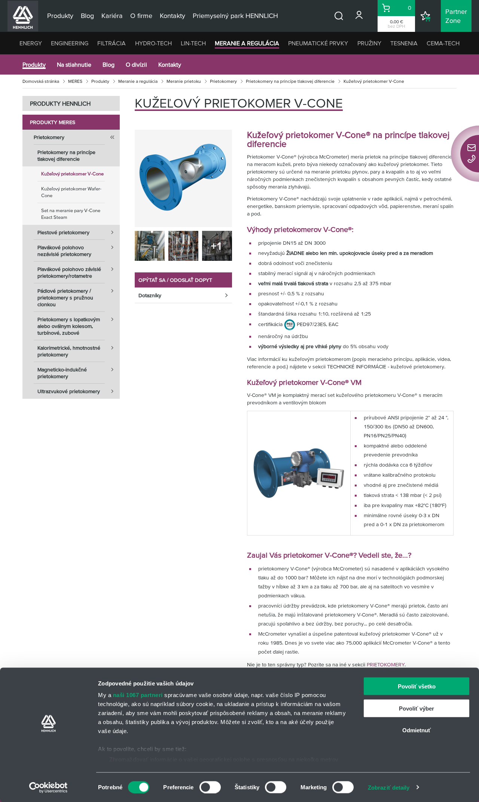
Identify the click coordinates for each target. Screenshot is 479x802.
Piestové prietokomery (63, 232)
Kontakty (169, 64)
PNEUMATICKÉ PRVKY (318, 43)
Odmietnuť (416, 730)
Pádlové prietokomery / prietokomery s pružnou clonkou (65, 297)
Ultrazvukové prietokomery (68, 391)
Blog (109, 64)
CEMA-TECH (443, 43)
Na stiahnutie (74, 64)
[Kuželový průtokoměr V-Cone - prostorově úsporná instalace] (150, 246)
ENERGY (30, 43)
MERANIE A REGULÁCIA (247, 43)
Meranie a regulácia (138, 81)
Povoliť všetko (417, 686)
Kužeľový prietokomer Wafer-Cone (71, 192)
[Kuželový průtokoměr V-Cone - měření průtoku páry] (183, 246)
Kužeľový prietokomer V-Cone (72, 174)
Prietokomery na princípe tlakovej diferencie (290, 81)
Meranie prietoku (184, 81)
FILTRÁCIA (111, 43)
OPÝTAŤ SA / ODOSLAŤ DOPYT (175, 280)
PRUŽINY (369, 43)
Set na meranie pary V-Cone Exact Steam (70, 214)
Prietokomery (223, 81)
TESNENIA (404, 43)
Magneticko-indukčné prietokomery (62, 373)
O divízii (136, 64)
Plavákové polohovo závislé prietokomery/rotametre (69, 272)
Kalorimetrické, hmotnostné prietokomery (68, 351)
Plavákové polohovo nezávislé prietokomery (64, 250)
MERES (75, 81)
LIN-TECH (193, 43)
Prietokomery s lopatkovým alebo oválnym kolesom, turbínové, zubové (68, 326)
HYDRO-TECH (153, 43)
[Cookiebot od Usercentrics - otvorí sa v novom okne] (48, 787)
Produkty (34, 64)
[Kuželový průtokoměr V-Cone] (183, 178)
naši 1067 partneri (138, 695)
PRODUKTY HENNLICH (60, 103)
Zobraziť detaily (389, 787)
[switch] (210, 787)
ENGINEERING (69, 43)
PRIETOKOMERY (386, 664)
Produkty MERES (52, 122)
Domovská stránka (40, 81)
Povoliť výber (416, 708)
